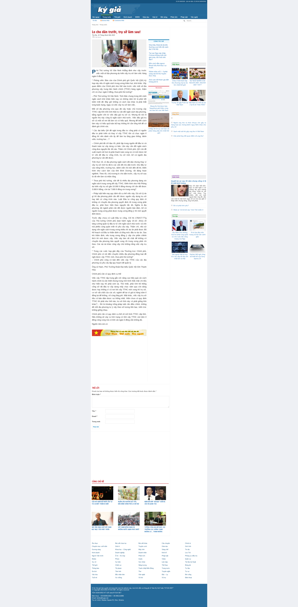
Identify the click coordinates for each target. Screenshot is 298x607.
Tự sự (187, 571)
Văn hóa (95, 574)
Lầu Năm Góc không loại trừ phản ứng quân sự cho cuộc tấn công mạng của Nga (179, 236)
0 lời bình (97, 37)
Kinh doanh (128, 17)
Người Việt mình (97, 556)
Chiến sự (118, 565)
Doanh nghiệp (119, 552)
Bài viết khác (143, 543)
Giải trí (154, 17)
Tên (94, 411)
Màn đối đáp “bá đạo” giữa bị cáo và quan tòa (154, 502)
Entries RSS (105, 20)
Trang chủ (95, 24)
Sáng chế (165, 549)
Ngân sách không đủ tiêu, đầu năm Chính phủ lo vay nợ (128, 502)
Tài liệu (95, 20)
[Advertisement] (119, 363)
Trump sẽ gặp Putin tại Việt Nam (179, 104)
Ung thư (175, 114)
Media (94, 559)
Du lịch (94, 571)
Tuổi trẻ (94, 577)
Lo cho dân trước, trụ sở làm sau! (116, 31)
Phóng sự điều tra (191, 556)
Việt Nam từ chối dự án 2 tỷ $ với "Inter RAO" (197, 104)
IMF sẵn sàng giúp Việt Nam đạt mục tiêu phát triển (101, 528)
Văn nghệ (194, 17)
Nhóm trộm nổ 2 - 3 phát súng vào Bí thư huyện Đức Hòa (158, 74)
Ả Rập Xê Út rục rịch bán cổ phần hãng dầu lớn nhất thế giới (159, 131)
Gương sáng (96, 549)
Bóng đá (188, 565)
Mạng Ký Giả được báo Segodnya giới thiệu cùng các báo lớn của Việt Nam (158, 108)
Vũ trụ (164, 577)
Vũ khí (141, 577)
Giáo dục (146, 17)
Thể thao (165, 565)
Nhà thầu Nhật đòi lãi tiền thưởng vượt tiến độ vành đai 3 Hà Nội (158, 47)
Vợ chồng (118, 577)
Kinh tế (164, 552)
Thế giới (117, 17)
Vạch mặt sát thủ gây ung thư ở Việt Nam (188, 131)
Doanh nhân (143, 552)
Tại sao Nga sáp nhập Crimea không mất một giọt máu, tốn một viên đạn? (157, 56)
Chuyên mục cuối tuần (99, 546)
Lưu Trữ (188, 552)
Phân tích (174, 17)
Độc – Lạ (165, 574)
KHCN (137, 17)
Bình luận (96, 394)
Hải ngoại (95, 17)
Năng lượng (143, 565)
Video (164, 559)
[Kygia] (109, 9)
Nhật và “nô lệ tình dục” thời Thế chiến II (188, 210)
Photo (117, 559)
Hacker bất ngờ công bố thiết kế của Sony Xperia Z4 (197, 256)
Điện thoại (188, 577)
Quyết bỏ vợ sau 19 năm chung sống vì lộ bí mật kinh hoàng (188, 182)
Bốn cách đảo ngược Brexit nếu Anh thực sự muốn (157, 65)
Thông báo (95, 568)
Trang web (96, 421)
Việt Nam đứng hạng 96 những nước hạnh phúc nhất (128, 528)
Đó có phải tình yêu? (181, 205)
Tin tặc (175, 216)
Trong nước (107, 17)
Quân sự (188, 559)
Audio (140, 559)
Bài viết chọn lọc (121, 543)
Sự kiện (118, 562)
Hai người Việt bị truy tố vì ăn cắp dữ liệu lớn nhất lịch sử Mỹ (179, 256)
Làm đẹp (165, 562)
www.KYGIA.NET (115, 593)
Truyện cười (143, 546)
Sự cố (94, 562)
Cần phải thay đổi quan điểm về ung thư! (188, 136)
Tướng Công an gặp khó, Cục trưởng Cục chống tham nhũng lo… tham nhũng (154, 529)
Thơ (140, 571)
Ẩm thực (95, 543)
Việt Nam (175, 64)
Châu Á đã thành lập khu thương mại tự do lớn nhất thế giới (180, 83)
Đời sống (164, 17)
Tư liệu (187, 568)
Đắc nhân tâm (120, 574)
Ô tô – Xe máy (120, 556)
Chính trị (188, 543)
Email (94, 416)
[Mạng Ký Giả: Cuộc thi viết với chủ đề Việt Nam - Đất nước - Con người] (119, 333)
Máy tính (141, 549)
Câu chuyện (166, 543)
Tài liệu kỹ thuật (190, 562)
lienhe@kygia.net (102, 598)
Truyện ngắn (166, 571)
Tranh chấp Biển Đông (146, 568)
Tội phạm (118, 568)
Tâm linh (118, 571)
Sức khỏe (142, 562)
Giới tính (175, 177)
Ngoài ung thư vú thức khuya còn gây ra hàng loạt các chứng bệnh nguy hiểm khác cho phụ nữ (188, 125)
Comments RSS (119, 20)
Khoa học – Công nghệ (123, 549)
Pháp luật (184, 17)
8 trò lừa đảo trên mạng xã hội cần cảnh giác (197, 235)
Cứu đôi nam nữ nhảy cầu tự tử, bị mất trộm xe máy (102, 502)
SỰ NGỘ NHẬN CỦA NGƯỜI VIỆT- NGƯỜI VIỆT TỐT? (197, 83)
